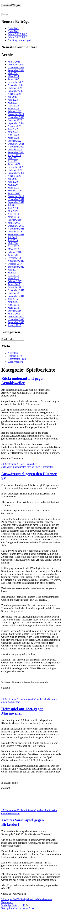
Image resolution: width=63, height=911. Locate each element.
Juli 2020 (12, 178)
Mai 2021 (13, 158)
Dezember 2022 (16, 114)
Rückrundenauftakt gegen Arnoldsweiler (22, 380)
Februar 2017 (14, 281)
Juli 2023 (12, 96)
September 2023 (16, 91)
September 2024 (16, 70)
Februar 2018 (14, 252)
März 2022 (13, 137)
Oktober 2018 (15, 231)
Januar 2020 (14, 193)
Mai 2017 (13, 272)
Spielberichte (18, 467)
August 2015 (14, 325)
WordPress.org (15, 361)
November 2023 (16, 85)
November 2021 (16, 146)
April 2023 (13, 105)
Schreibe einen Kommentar (39, 467)
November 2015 (16, 319)
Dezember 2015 (16, 316)
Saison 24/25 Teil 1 (17, 37)
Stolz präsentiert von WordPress (17, 908)
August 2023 (14, 93)
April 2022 (13, 134)
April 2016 (13, 304)
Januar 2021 (14, 164)
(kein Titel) (13, 28)
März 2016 (13, 307)
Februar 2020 (14, 190)
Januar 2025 (14, 61)
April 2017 (13, 275)
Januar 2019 (14, 222)
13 (24, 905)
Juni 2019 (13, 208)
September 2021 (16, 152)
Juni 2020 (13, 181)
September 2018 (16, 234)
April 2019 (13, 214)
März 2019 (13, 217)
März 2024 (13, 76)
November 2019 (16, 199)
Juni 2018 (13, 240)
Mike (9, 467)
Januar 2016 (14, 313)
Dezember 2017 (16, 258)
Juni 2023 (13, 99)
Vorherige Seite (9, 905)
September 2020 (16, 173)
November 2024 (16, 67)
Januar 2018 (14, 255)
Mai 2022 (13, 132)
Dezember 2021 (16, 143)
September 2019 (16, 202)
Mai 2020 (13, 184)
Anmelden (13, 353)
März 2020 (13, 187)
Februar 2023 (14, 111)
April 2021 (13, 161)
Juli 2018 (12, 237)
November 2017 (16, 260)
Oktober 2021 (15, 149)
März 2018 (13, 249)
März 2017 (13, 278)
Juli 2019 (12, 205)
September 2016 (16, 296)
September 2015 (16, 322)
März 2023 (13, 108)
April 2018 (13, 246)
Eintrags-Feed (15, 356)
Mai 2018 (13, 243)
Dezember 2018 (16, 225)
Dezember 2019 (16, 196)
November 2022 (16, 117)
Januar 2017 (14, 284)
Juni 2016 (13, 299)
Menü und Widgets (11, 5)
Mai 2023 (13, 102)
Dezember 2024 (16, 64)
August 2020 (14, 175)
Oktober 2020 (15, 170)
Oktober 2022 (15, 120)
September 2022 (16, 123)
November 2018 (16, 228)
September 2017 (16, 266)
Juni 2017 (13, 269)
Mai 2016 (13, 301)
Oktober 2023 (15, 88)
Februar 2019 (14, 219)
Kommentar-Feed (17, 358)
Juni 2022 (13, 129)
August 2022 (14, 126)
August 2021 (14, 155)
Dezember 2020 (16, 167)
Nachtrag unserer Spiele (20, 40)
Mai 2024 (13, 73)
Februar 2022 (14, 140)
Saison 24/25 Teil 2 (17, 34)
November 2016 (16, 290)
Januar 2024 (14, 79)
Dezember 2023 (16, 82)
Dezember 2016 (16, 287)
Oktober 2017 (15, 263)
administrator (28, 699)
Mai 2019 (13, 211)
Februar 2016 (14, 310)
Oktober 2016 (15, 293)
